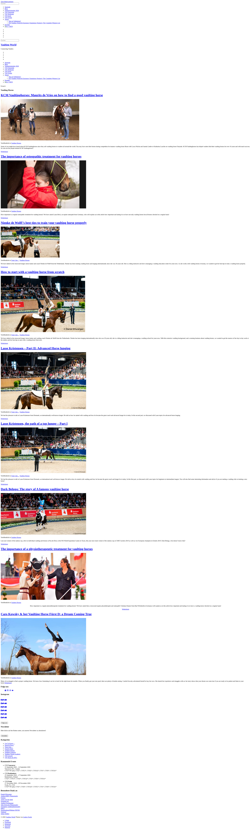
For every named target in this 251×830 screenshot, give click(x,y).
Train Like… (9, 747)
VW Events (8, 17)
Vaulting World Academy (12, 754)
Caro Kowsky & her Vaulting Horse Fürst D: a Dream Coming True (46, 614)
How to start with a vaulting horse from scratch (32, 272)
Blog (6, 9)
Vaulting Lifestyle (10, 752)
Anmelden (4, 736)
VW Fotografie (9, 12)
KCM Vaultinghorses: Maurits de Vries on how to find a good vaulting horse (52, 95)
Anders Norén (27, 817)
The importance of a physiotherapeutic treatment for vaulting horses (47, 549)
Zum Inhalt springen (7, 1)
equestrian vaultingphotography (10, 807)
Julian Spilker (5, 814)
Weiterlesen (4, 151)
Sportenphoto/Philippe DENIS (10, 810)
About (7, 19)
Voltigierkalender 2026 (12, 10)
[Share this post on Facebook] (1, 700)
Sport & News (9, 745)
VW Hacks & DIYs (11, 757)
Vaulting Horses (16, 143)
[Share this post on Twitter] (3, 700)
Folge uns (4, 723)
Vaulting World (8, 44)
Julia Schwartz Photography (9, 805)
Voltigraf (3, 812)
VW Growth (9, 756)
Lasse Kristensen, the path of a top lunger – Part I (34, 423)
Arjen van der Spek (7, 799)
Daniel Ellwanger (6, 794)
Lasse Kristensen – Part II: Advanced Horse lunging (35, 348)
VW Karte (8, 16)
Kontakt (7, 25)
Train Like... (15, 260)
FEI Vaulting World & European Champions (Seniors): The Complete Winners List (34, 23)
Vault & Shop (9, 749)
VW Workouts (9, 14)
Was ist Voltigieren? (15, 21)
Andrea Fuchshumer (7, 803)
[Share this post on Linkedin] (4, 700)
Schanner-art (5, 801)
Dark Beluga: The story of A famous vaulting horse (35, 489)
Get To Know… (10, 743)
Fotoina (3, 798)
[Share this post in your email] (6, 700)
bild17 (3, 808)
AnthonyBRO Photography (9, 796)
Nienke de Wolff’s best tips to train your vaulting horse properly (44, 222)
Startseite (7, 7)
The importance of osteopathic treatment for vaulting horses (41, 156)
